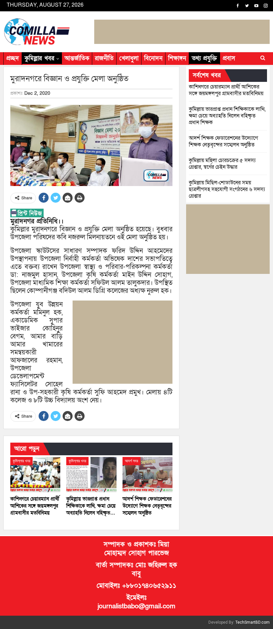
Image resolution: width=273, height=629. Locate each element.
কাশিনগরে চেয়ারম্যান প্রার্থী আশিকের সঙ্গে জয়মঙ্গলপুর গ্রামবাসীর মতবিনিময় (226, 90)
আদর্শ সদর (131, 461)
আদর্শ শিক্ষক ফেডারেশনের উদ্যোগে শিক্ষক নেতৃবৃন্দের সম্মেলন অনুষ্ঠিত (223, 141)
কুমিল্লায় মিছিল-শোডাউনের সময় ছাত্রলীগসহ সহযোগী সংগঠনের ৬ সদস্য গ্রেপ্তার (227, 189)
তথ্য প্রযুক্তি (204, 58)
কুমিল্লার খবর (39, 58)
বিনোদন (153, 58)
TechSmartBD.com (252, 622)
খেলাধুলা (128, 58)
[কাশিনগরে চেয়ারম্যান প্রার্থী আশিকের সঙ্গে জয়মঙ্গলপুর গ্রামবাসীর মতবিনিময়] (35, 474)
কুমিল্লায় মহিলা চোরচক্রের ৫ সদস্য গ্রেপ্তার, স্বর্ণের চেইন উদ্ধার (222, 164)
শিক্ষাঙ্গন (177, 58)
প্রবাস (229, 58)
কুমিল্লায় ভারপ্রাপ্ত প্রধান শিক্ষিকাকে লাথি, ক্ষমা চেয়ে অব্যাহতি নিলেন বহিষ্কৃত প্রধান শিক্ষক (227, 115)
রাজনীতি (104, 58)
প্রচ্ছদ (12, 58)
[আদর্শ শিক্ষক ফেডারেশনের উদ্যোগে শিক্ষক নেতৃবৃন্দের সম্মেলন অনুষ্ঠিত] (147, 474)
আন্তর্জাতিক (77, 58)
